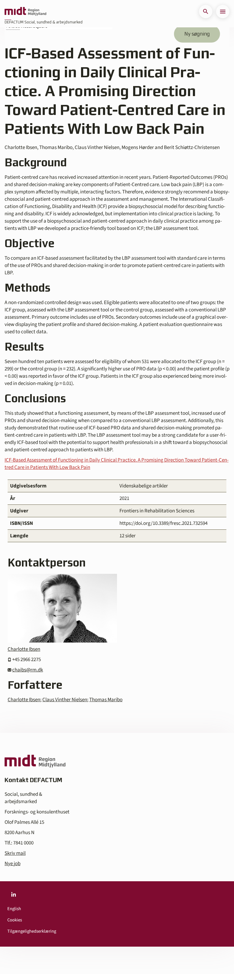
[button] (205, 11)
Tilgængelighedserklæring (31, 931)
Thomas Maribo (105, 699)
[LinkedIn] (13, 895)
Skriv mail (15, 853)
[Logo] (25, 11)
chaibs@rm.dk (27, 670)
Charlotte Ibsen (24, 649)
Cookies (14, 920)
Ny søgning (197, 34)
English (14, 909)
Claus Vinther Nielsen (64, 699)
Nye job (12, 863)
